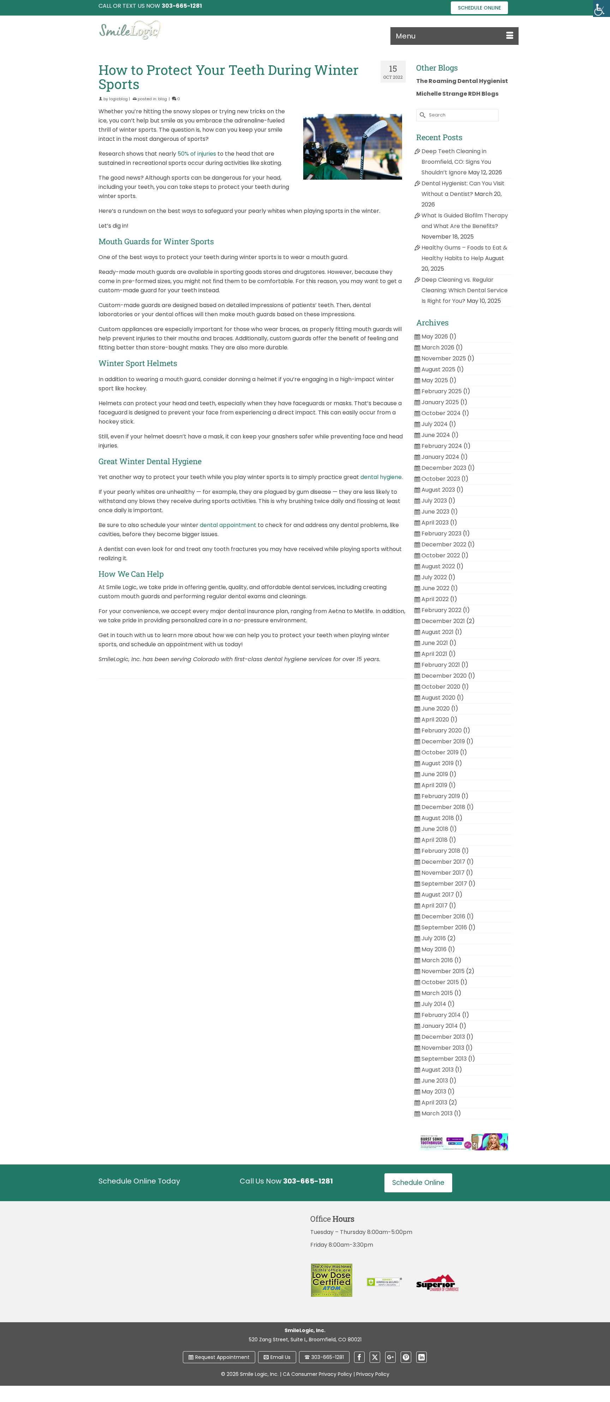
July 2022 (434, 577)
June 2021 (434, 643)
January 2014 (439, 1026)
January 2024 (440, 457)
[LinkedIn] (421, 1357)
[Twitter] (375, 1357)
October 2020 (440, 687)
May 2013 (433, 1092)
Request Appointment (222, 1357)
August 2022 (438, 566)
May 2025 (434, 380)
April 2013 (434, 1102)
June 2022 (435, 588)
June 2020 (435, 709)
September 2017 (444, 884)
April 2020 (435, 719)
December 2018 (443, 807)
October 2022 (440, 555)
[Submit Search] (421, 115)
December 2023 (443, 468)
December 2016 (443, 916)
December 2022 (443, 544)
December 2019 (443, 741)
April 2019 (434, 785)
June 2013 (434, 1081)
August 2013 (437, 1070)
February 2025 (441, 391)
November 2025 (443, 358)
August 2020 (438, 698)
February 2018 (440, 851)
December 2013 (443, 1037)
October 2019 (440, 752)
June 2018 (434, 829)
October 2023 (440, 479)
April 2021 (434, 654)
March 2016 (437, 960)
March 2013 (437, 1113)
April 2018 (434, 840)
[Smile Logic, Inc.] (163, 30)
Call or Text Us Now (150, 6)
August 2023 (438, 490)
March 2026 (437, 347)
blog (162, 99)
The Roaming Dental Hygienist (462, 81)
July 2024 (434, 424)
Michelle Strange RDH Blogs (457, 94)
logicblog (118, 99)
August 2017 (437, 895)
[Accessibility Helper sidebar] (601, 8)
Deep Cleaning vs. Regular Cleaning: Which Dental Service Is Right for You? (464, 290)
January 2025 (440, 402)
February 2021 (440, 665)
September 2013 (444, 1059)
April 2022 (435, 599)
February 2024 (441, 446)
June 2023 (435, 512)
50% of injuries (197, 154)
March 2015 (437, 993)
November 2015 (443, 971)
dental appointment (228, 525)
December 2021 (443, 621)
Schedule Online (479, 7)
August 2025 (438, 369)
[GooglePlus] (390, 1357)
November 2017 (443, 873)
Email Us (280, 1357)
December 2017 (443, 862)
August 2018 (437, 818)
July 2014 (433, 1004)
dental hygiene (381, 477)
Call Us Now (286, 1181)
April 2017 (434, 905)
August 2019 (437, 763)
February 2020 (441, 730)
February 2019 (440, 796)
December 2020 (444, 676)
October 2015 (440, 982)
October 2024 (441, 413)
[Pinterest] (406, 1357)
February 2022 (441, 610)
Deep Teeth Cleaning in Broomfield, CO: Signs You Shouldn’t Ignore (456, 161)
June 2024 (435, 435)
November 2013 (442, 1048)
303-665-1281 (327, 1357)
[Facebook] (359, 1357)
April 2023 (435, 523)
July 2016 (433, 938)
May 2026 (434, 336)
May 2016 (434, 949)
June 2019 (434, 774)
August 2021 (437, 632)
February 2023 (441, 533)
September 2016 (444, 927)
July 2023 (434, 501)
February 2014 (441, 1015)
